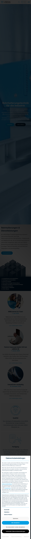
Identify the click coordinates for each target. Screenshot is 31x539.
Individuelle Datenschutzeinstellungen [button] (15, 531)
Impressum (26, 536)
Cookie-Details (5, 536)
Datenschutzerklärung (7, 484)
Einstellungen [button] (8, 488)
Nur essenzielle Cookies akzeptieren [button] (15, 527)
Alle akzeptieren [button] (15, 522)
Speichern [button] (15, 518)
